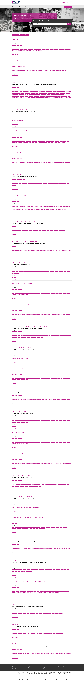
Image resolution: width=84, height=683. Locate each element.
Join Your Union (60, 6)
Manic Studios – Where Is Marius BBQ (24, 539)
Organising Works (32, 6)
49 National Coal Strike (19, 39)
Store (43, 668)
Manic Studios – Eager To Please (22, 283)
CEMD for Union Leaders (30, 667)
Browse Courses (67, 6)
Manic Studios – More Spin (20, 369)
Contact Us (63, 2)
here (66, 673)
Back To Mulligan (17, 61)
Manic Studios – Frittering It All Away (23, 305)
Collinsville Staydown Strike (20, 109)
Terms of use (66, 666)
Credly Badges (29, 666)
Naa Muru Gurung (18, 560)
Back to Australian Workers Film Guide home (20, 34)
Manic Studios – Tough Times (21, 475)
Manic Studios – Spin (18, 432)
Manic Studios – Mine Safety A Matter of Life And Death (29, 326)
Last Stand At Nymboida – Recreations (24, 221)
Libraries (38, 6)
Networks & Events (25, 6)
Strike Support (16, 604)
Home (13, 6)
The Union (15, 624)
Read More (14, 56)
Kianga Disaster (17, 174)
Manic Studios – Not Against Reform (23, 390)
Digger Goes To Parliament (20, 130)
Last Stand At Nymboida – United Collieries (25, 241)
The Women (16, 644)
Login (67, 2)
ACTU (43, 666)
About (13, 667)
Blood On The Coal (18, 82)
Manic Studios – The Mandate (21, 454)
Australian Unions (45, 667)
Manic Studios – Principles (20, 411)
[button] (70, 2)
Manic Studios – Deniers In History (22, 262)
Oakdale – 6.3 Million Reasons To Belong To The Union (29, 581)
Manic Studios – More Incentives (22, 347)
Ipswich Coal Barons (18, 153)
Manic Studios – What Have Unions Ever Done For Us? (29, 518)
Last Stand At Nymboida (19, 195)
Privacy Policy (62, 666)
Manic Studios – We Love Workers (22, 496)
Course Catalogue (18, 6)
